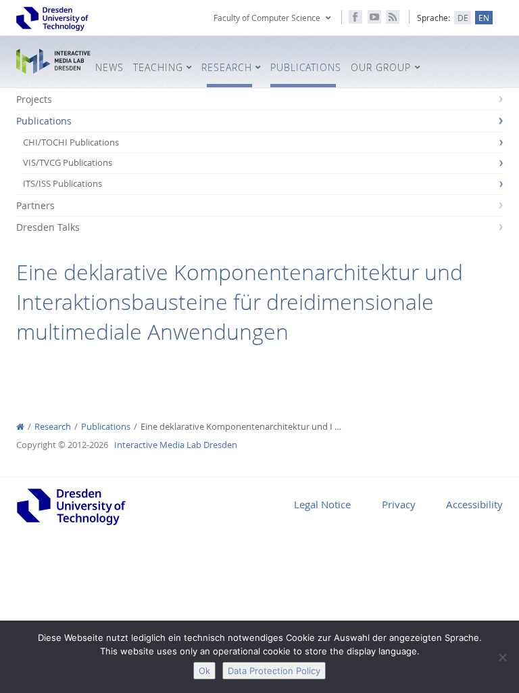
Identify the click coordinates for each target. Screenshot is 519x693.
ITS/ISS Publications (62, 183)
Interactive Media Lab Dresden (53, 61)
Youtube (374, 17)
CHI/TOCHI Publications (71, 142)
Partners (35, 205)
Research (52, 426)
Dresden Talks (48, 227)
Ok (204, 670)
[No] (502, 657)
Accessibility (474, 504)
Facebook (355, 17)
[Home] (20, 426)
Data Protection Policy (274, 670)
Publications (44, 120)
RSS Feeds (392, 17)
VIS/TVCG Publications (67, 163)
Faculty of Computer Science (267, 17)
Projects (34, 99)
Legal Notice (322, 504)
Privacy (399, 504)
